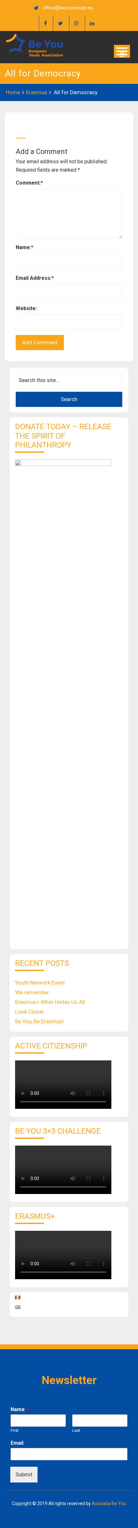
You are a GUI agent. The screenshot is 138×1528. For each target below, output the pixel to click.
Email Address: (35, 278)
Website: (26, 308)
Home (13, 92)
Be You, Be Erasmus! (39, 1021)
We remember (32, 992)
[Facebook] (45, 23)
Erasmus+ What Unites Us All (50, 1002)
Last (76, 1430)
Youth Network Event (40, 982)
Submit (23, 1474)
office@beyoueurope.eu (68, 8)
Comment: (29, 183)
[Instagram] (76, 23)
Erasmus (36, 92)
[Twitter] (60, 23)
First (15, 1430)
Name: (24, 247)
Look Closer (29, 1011)
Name (19, 1409)
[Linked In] (92, 23)
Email (19, 1443)
